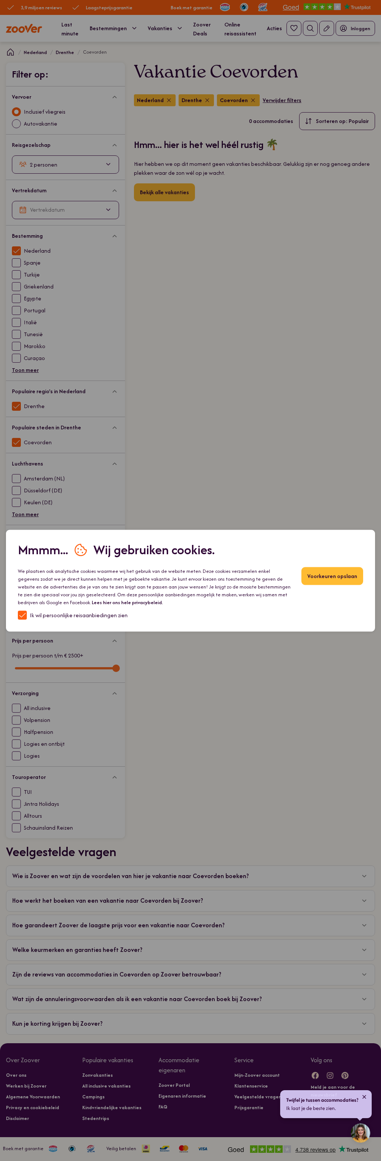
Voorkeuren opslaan (332, 576)
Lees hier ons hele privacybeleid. (127, 602)
